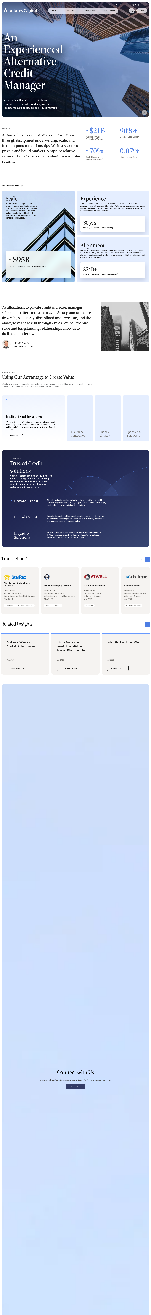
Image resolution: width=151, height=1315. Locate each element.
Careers (144, 5)
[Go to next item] (147, 559)
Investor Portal (115, 5)
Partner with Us (71, 10)
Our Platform (89, 10)
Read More (19, 669)
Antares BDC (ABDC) (131, 5)
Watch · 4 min (71, 669)
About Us (55, 10)
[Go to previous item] (142, 559)
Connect (142, 10)
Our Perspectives (108, 10)
